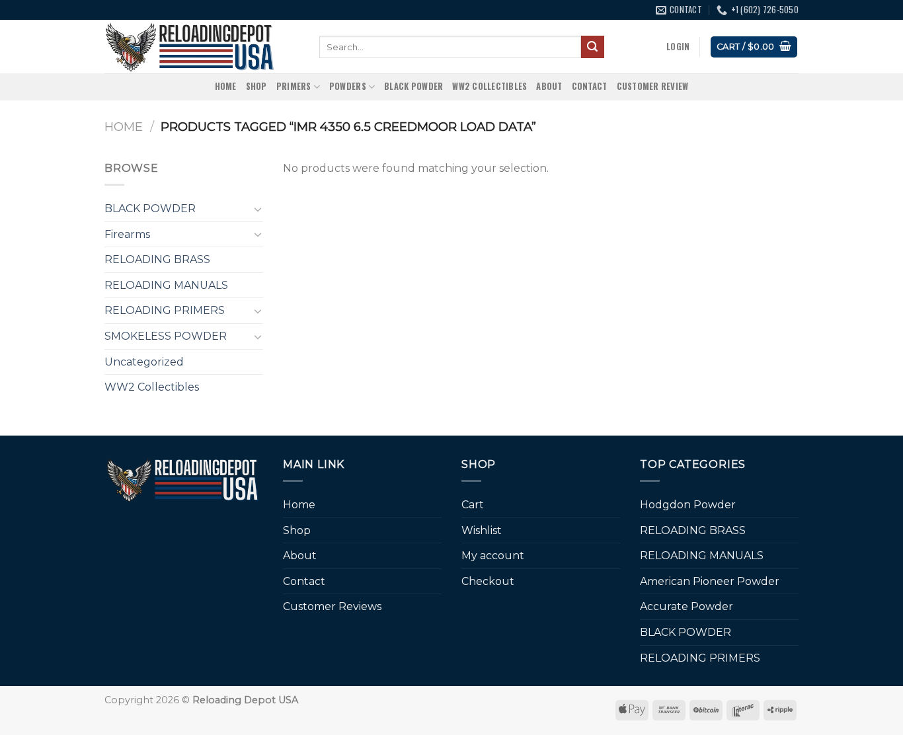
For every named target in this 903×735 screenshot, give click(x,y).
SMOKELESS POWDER (165, 336)
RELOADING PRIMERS (164, 310)
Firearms (127, 234)
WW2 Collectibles (489, 86)
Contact (590, 86)
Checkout (487, 581)
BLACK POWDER (413, 86)
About (549, 86)
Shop (256, 86)
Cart (472, 504)
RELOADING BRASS (157, 259)
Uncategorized (144, 362)
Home (226, 86)
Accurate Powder (686, 606)
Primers (293, 86)
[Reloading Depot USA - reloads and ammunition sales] (201, 46)
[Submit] (592, 47)
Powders (347, 86)
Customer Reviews (332, 606)
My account (492, 555)
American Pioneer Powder (709, 581)
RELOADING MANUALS (166, 285)
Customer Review (653, 86)
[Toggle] (258, 209)
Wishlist (481, 530)
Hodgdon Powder (688, 504)
